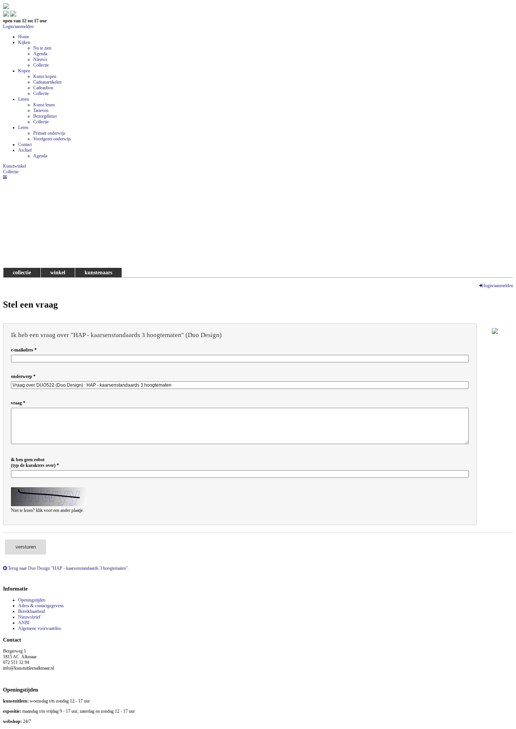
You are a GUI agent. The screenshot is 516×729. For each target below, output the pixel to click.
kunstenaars (98, 272)
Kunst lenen (44, 104)
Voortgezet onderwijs (52, 138)
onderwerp (21, 376)
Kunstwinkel (14, 166)
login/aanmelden (498, 285)
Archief (25, 150)
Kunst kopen (44, 76)
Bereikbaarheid (31, 611)
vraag (16, 403)
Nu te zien (42, 48)
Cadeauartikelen (47, 82)
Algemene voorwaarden (39, 628)
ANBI (23, 622)
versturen (25, 547)
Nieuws (40, 59)
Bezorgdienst (45, 116)
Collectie (41, 65)
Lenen (23, 99)
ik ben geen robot (33, 462)
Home (23, 36)
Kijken (24, 42)
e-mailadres (22, 350)
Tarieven (40, 110)
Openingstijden (31, 600)
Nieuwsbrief (29, 617)
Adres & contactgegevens (41, 605)
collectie (22, 272)
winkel (57, 272)
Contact (25, 144)
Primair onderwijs (49, 133)
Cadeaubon (43, 87)
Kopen (24, 70)
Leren (23, 127)
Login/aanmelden (18, 26)
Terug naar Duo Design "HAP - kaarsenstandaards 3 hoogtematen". (68, 568)
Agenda (40, 53)
